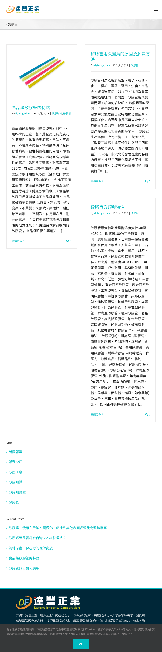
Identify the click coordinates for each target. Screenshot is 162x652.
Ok (81, 644)
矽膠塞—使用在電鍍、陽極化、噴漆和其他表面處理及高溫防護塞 (58, 527)
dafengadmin (23, 113)
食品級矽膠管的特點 (31, 107)
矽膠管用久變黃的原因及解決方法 (120, 56)
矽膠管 (67, 113)
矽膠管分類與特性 (107, 207)
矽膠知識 (57, 113)
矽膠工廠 (15, 471)
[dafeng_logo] (22, 7)
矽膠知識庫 (17, 492)
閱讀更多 (17, 241)
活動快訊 (15, 461)
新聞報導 (15, 451)
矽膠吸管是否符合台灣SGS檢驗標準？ (37, 537)
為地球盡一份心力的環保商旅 (31, 547)
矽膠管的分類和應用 (24, 568)
